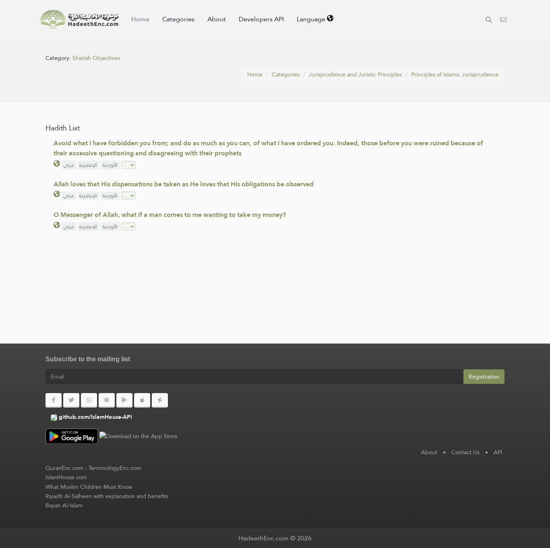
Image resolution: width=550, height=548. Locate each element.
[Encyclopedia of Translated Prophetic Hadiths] (79, 19)
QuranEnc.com (64, 468)
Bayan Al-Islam (64, 505)
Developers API (261, 19)
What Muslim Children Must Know (88, 487)
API (498, 452)
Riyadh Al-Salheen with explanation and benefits (106, 496)
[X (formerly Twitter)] (71, 400)
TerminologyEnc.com (115, 468)
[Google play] (124, 400)
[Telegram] (107, 400)
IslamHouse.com (66, 477)
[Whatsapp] (89, 400)
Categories (178, 19)
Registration (484, 376)
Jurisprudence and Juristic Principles (355, 74)
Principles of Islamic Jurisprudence (454, 74)
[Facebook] (53, 400)
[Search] (489, 20)
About (216, 19)
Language (312, 19)
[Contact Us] (503, 20)
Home (140, 19)
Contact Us (465, 452)
